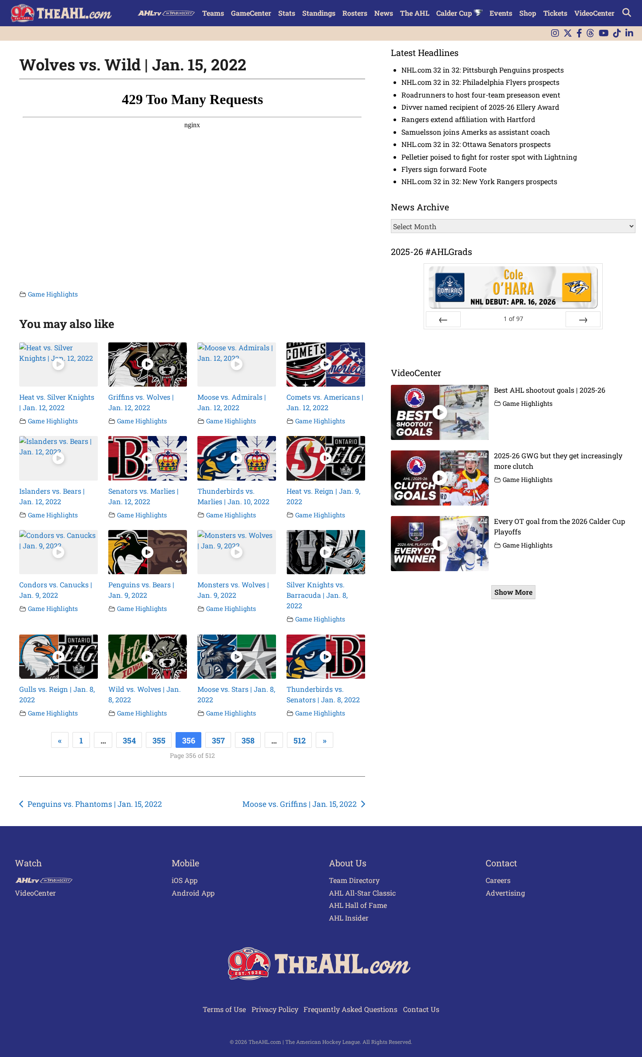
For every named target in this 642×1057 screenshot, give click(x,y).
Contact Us (421, 1009)
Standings (318, 12)
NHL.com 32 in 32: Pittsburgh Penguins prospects (482, 69)
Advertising (505, 892)
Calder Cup (455, 12)
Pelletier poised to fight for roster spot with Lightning (489, 156)
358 (248, 740)
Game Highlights (53, 294)
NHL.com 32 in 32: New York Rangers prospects (479, 181)
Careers (498, 880)
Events (501, 12)
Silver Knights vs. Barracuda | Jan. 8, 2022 (317, 595)
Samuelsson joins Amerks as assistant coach (475, 131)
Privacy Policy (275, 1009)
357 (218, 740)
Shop (527, 12)
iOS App (184, 880)
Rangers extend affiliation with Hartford (468, 119)
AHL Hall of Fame (358, 905)
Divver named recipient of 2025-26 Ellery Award (480, 107)
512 (299, 740)
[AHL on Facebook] (579, 33)
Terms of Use (224, 1009)
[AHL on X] (567, 33)
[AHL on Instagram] (555, 33)
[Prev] (443, 319)
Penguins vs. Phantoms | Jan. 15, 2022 (95, 804)
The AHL (414, 12)
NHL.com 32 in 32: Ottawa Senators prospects (476, 144)
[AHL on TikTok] (617, 33)
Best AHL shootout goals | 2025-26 (549, 389)
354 (129, 740)
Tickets (555, 12)
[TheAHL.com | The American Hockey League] (62, 13)
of (513, 318)
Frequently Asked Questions (350, 1009)
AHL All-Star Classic (362, 892)
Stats (286, 12)
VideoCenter (594, 12)
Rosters (354, 12)
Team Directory (354, 880)
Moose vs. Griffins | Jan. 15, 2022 (299, 804)
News (383, 12)
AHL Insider (349, 917)
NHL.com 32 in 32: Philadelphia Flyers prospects (480, 82)
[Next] (583, 319)
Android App (193, 892)
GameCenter (251, 12)
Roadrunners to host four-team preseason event (480, 94)
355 (159, 740)
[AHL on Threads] (590, 33)
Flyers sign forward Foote (444, 169)
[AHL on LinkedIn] (629, 33)
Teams (213, 12)
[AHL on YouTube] (604, 33)
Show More (513, 592)
